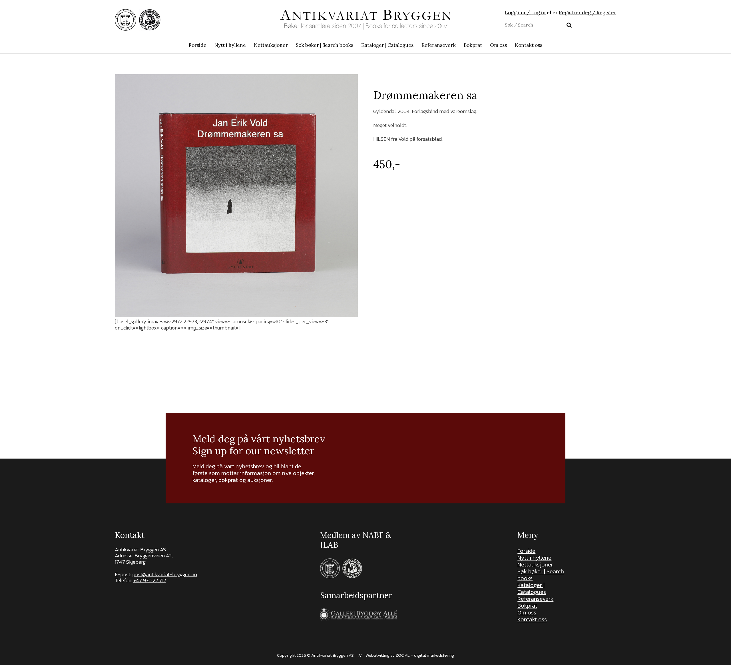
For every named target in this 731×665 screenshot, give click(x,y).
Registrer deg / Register (587, 12)
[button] (356, 45)
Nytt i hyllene (534, 557)
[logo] (365, 20)
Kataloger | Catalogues (531, 588)
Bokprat (527, 605)
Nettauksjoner (535, 564)
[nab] (149, 20)
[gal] (359, 614)
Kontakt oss (532, 619)
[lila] (125, 20)
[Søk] (569, 25)
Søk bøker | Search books (540, 574)
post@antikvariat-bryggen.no (164, 574)
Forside (526, 551)
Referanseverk (535, 598)
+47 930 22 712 (149, 580)
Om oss (526, 612)
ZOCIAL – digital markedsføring (424, 655)
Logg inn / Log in (525, 12)
